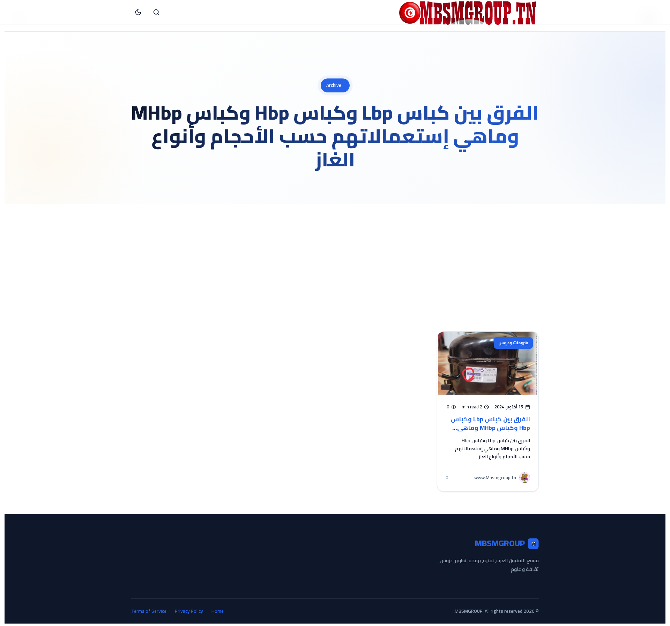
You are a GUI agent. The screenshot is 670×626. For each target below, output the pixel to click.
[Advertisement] (335, 257)
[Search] (156, 12)
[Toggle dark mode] (138, 12)
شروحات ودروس (513, 343)
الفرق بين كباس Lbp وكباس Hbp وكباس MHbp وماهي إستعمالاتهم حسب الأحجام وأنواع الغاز (490, 432)
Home (217, 611)
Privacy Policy (189, 611)
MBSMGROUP (505, 543)
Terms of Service (148, 611)
